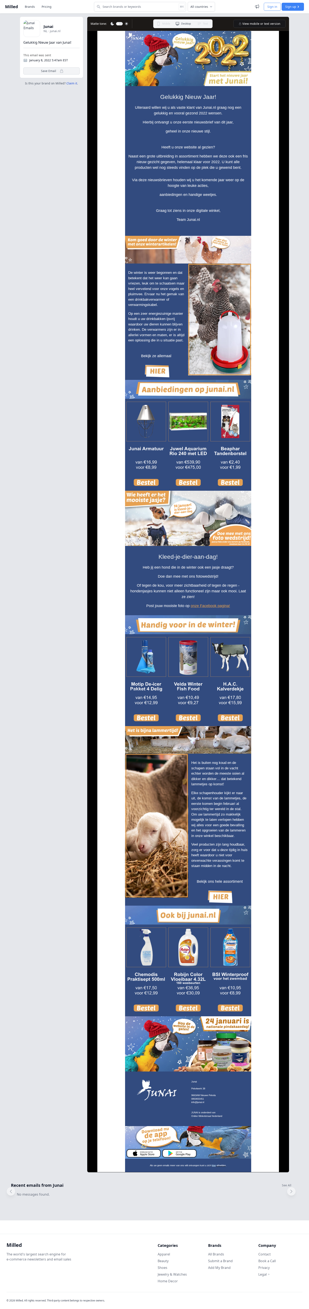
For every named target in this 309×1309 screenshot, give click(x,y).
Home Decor (168, 1281)
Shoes (162, 1267)
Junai (48, 26)
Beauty (163, 1261)
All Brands (216, 1254)
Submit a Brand (220, 1261)
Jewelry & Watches (172, 1274)
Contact (264, 1254)
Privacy (264, 1267)
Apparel (164, 1254)
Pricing (47, 7)
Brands (30, 7)
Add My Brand (219, 1267)
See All (286, 1185)
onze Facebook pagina (210, 606)
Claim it (71, 83)
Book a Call (267, 1261)
